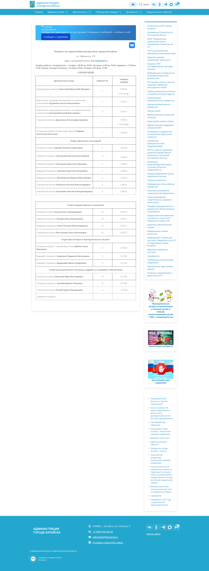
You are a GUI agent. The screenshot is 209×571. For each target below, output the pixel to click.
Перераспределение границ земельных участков (160, 175)
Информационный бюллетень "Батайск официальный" (159, 401)
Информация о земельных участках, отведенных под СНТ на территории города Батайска (161, 241)
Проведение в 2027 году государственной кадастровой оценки (161, 502)
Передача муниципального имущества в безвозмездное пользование (160, 209)
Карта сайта (153, 533)
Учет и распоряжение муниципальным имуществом (161, 52)
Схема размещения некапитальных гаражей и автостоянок (159, 200)
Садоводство (153, 256)
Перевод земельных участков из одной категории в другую (161, 92)
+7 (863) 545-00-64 (103, 531)
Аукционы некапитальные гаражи (159, 226)
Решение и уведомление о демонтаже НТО (159, 274)
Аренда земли (153, 111)
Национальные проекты (159, 12)
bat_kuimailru (99, 61)
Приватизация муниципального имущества (160, 99)
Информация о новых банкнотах (157, 232)
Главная (38, 12)
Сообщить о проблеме (56, 36)
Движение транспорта (160, 438)
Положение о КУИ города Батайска (159, 27)
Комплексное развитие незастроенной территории (160, 192)
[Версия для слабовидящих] (133, 4)
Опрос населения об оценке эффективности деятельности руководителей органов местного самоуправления (162, 413)
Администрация (56, 12)
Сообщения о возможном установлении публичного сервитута (159, 134)
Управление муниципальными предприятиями (155, 143)
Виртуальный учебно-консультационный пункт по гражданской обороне (161, 489)
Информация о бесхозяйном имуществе (161, 185)
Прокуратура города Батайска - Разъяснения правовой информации (161, 431)
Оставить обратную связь (108, 542)
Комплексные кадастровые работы (160, 267)
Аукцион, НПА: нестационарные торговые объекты (160, 66)
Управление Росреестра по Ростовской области (160, 33)
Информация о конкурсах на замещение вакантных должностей (160, 76)
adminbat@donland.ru (105, 537)
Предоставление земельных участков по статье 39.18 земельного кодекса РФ (160, 218)
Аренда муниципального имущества (159, 105)
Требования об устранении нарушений (160, 261)
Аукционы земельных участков (157, 250)
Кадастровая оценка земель (160, 121)
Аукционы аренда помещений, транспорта (159, 58)
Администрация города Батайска (48, 4)
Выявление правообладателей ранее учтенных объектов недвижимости (159, 166)
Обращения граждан (107, 12)
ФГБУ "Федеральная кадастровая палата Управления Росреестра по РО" (160, 43)
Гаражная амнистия (156, 180)
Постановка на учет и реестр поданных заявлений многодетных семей (160, 85)
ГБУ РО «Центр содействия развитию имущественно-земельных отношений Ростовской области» (159, 154)
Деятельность (80, 12)
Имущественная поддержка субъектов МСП (160, 126)
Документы (132, 12)
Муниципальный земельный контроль (160, 116)
